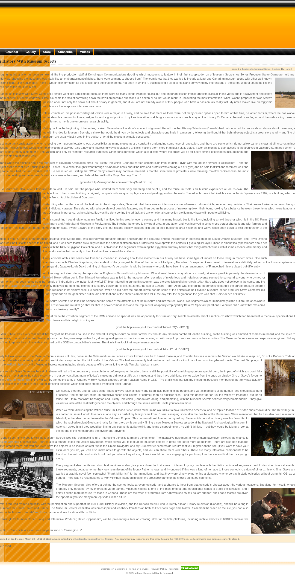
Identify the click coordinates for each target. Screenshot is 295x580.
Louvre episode (281, 262)
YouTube (40, 512)
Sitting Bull (74, 239)
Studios (276, 69)
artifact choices (16, 364)
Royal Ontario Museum (227, 239)
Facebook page (165, 508)
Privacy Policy (159, 569)
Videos (85, 52)
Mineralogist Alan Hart (196, 281)
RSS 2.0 (178, 539)
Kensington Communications (107, 74)
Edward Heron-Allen (56, 277)
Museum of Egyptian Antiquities (65, 163)
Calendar (12, 52)
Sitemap (174, 569)
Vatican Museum (104, 356)
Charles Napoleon (80, 262)
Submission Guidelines (114, 569)
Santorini (139, 426)
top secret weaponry (153, 305)
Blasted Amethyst (97, 277)
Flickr (92, 512)
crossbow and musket (65, 305)
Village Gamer (143, 573)
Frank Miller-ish (118, 473)
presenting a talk (123, 519)
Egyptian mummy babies (171, 247)
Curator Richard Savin (23, 285)
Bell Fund (97, 504)
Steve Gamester (273, 74)
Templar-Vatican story (143, 364)
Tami (288, 69)
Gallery (31, 52)
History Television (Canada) (200, 128)
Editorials (247, 69)
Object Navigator (92, 442)
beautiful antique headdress (167, 239)
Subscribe (65, 52)
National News (262, 69)
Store (47, 52)
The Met (188, 356)
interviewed (96, 239)
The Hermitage (281, 410)
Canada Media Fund (152, 504)
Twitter (186, 508)
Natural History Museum (133, 273)
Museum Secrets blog (76, 484)
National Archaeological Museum (223, 422)
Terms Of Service (139, 569)
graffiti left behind (18, 379)
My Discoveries (146, 446)
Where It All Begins (222, 163)
